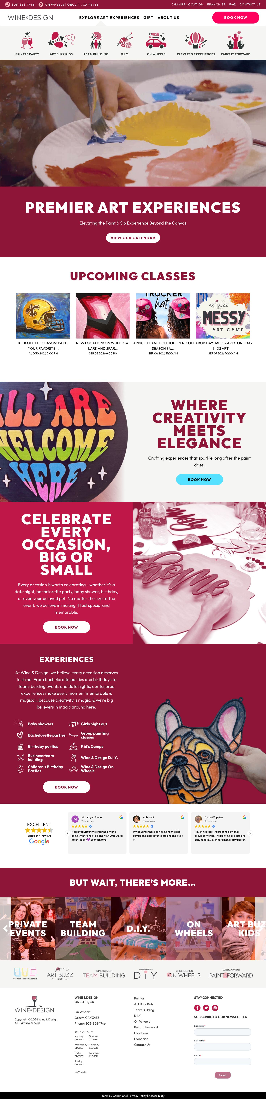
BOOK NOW (199, 479)
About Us (168, 17)
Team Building (144, 1010)
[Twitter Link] (206, 1008)
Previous (10, 316)
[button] (250, 833)
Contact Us (250, 4)
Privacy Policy (137, 1096)
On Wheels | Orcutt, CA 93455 (72, 4)
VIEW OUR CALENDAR (133, 238)
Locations (141, 1033)
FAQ (232, 4)
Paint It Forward (146, 1027)
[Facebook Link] (197, 1008)
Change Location (188, 4)
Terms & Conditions (114, 1096)
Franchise (216, 4)
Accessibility (156, 1096)
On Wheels (142, 1021)
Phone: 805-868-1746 (90, 1023)
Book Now (235, 17)
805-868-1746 (23, 4)
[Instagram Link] (215, 1008)
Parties (139, 998)
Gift (148, 17)
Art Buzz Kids (143, 1004)
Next (255, 316)
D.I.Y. (138, 1016)
